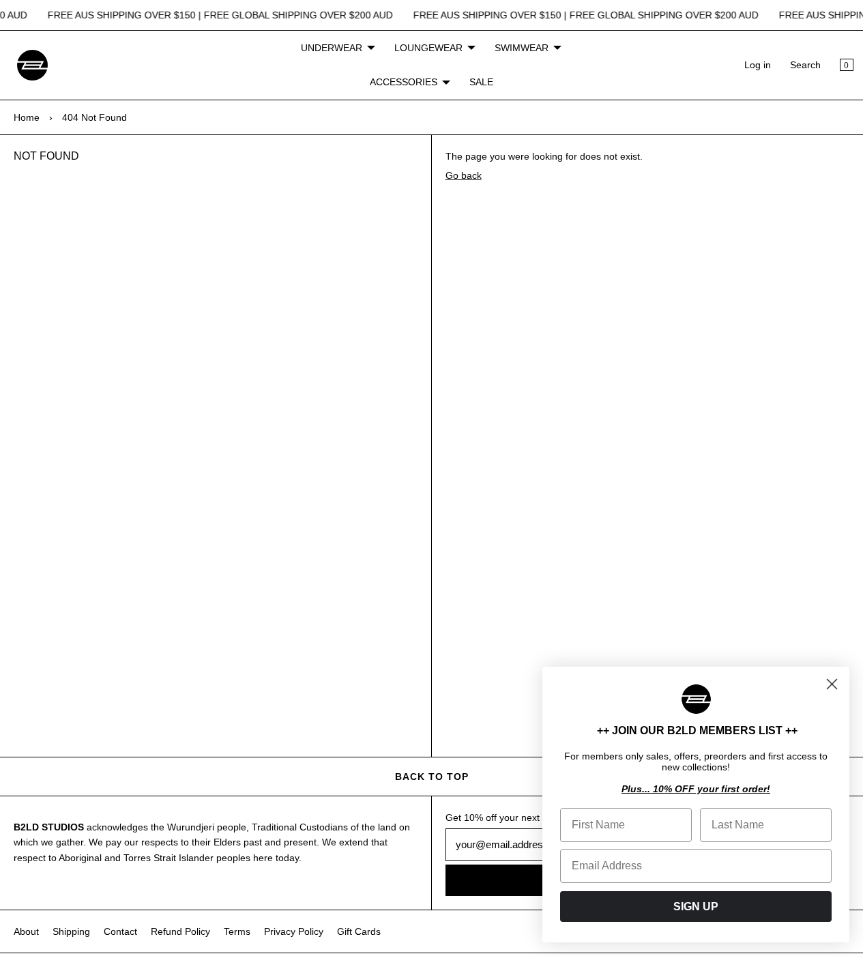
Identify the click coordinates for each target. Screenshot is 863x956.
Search (805, 64)
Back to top (432, 776)
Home (27, 117)
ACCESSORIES (403, 81)
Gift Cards (359, 931)
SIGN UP (695, 906)
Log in (757, 64)
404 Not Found (94, 117)
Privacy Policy (293, 931)
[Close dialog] (832, 684)
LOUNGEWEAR (428, 47)
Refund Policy (180, 931)
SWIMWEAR (521, 47)
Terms (237, 931)
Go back (463, 175)
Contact (120, 931)
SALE (481, 81)
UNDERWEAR (331, 47)
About (26, 931)
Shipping (71, 931)
